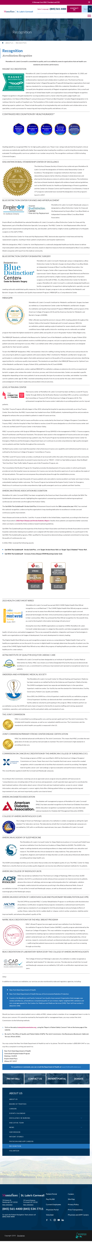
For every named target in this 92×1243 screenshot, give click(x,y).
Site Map (71, 1199)
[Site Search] (90, 9)
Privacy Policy (73, 1204)
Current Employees (53, 1204)
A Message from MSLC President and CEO (46, 2)
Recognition (15, 1146)
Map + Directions (7, 1204)
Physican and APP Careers (21, 1141)
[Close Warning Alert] (89, 2)
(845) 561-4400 (58, 9)
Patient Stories (16, 1137)
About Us (13, 1099)
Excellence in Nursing (19, 1118)
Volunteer (14, 1151)
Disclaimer (21, 1236)
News (11, 1127)
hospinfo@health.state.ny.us (71, 1067)
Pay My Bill (50, 1199)
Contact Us (74, 9)
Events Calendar (17, 1113)
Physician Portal (52, 1210)
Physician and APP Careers (78, 1215)
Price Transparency (75, 1210)
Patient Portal (51, 1194)
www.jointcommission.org (27, 1027)
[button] (89, 16)
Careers (13, 1109)
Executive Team (16, 1123)
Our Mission (14, 1132)
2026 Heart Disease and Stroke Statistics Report (33, 521)
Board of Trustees (17, 1104)
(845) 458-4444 (8, 1217)
